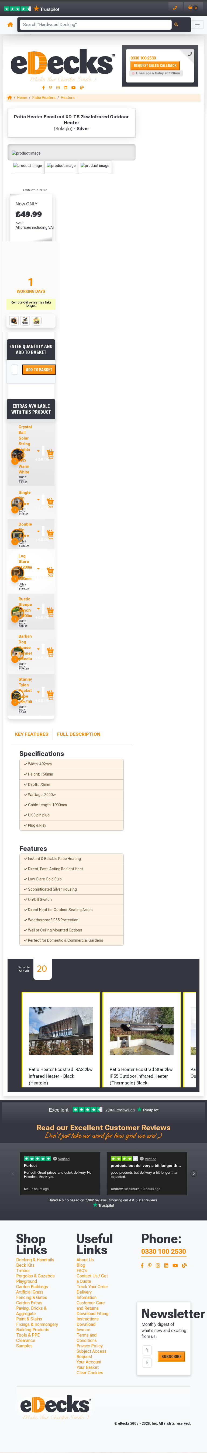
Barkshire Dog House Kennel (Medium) (28, 647)
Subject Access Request (91, 1354)
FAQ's (82, 1270)
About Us (85, 1259)
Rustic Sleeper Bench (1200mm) (28, 607)
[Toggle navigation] (197, 24)
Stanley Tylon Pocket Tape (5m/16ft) (27, 690)
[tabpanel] (160, 65)
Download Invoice (86, 1327)
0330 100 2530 (143, 58)
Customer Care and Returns (91, 1305)
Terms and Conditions (87, 1338)
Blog (81, 1265)
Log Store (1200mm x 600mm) (27, 567)
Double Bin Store (25, 530)
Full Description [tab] (78, 734)
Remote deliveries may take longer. (31, 304)
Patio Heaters (44, 97)
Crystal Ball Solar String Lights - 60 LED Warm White (25, 449)
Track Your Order (92, 1286)
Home (22, 97)
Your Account (89, 1362)
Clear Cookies (90, 1372)
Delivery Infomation (86, 1295)
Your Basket (88, 1367)
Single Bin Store (25, 498)
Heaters (68, 97)
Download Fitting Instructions (92, 1316)
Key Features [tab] (31, 734)
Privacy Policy (90, 1345)
